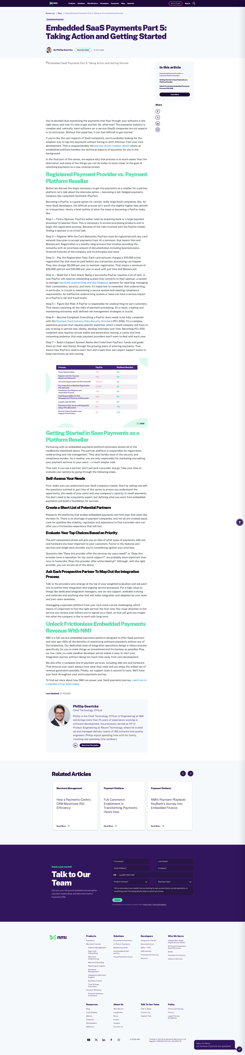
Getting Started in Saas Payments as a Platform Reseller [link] (174, 81)
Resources (115, 3)
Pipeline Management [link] (97, 948)
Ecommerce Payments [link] (122, 940)
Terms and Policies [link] (175, 1009)
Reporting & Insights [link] (96, 966)
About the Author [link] (83, 50)
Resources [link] (50, 13)
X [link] (96, 1040)
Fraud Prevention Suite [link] (122, 957)
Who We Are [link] (118, 1009)
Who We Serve (92, 3)
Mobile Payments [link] (120, 948)
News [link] (115, 1016)
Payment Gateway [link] (93, 990)
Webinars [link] (90, 1027)
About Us (130, 3)
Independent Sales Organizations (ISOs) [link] (176, 941)
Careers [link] (116, 1023)
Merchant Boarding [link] (96, 962)
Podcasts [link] (90, 1020)
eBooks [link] (89, 1016)
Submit (117, 900)
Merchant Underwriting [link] (93, 958)
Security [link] (144, 958)
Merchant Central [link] (93, 944)
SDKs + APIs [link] (146, 948)
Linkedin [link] (103, 1040)
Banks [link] (170, 952)
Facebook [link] (111, 1040)
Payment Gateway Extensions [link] (95, 995)
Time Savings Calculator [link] (93, 985)
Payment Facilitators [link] (176, 955)
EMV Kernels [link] (146, 951)
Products (72, 3)
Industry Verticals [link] (175, 959)
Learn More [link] (175, 94)
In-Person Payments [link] (121, 944)
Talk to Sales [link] (146, 1009)
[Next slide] (190, 773)
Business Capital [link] (95, 981)
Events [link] (116, 1020)
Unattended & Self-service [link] (121, 952)
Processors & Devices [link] (150, 955)
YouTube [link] (88, 1040)
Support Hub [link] (146, 1016)
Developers (104, 3)
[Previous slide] (183, 773)
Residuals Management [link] (93, 971)
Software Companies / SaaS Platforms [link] (177, 947)
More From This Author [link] (90, 745)
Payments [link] (90, 940)
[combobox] (115, 874)
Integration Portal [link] (148, 940)
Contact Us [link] (118, 1027)
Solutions (81, 3)
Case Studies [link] (91, 1012)
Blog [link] (123, 3)
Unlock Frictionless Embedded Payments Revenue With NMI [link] (174, 87)
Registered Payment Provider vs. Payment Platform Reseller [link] (171, 75)
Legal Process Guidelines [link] (174, 1017)
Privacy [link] (171, 1012)
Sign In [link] (187, 3)
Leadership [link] (118, 1012)
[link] (54, 3)
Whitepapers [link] (91, 1023)
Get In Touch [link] (175, 3)
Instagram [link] (118, 1040)
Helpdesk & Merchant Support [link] (97, 976)
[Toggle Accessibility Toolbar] (239, 522)
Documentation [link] (147, 944)
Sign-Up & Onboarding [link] (93, 952)
